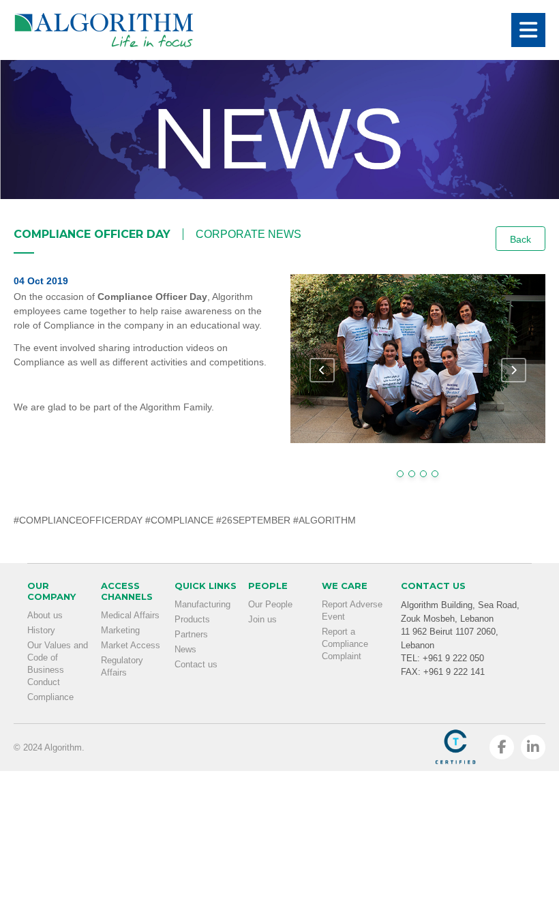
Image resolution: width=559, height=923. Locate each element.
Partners (191, 634)
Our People (270, 604)
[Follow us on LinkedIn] (533, 747)
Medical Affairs (130, 615)
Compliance (50, 697)
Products (192, 619)
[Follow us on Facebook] (501, 747)
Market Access (130, 645)
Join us (262, 619)
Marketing (120, 630)
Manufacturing (202, 604)
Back (520, 239)
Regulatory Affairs (122, 666)
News (185, 649)
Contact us (196, 664)
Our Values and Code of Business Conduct (57, 663)
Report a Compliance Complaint (345, 643)
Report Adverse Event (352, 610)
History (41, 630)
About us (45, 615)
